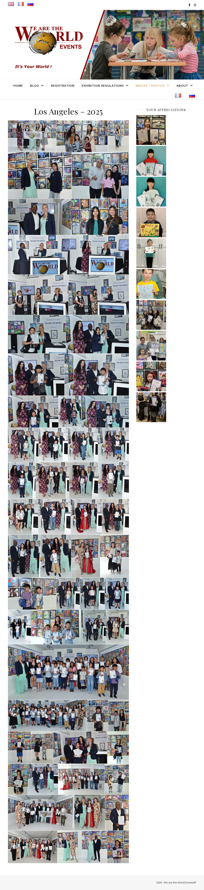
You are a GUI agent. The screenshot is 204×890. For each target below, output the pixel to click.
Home (18, 85)
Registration (63, 85)
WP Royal (33, 882)
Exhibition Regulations (103, 85)
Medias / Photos (150, 85)
